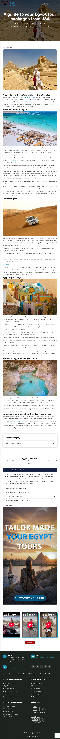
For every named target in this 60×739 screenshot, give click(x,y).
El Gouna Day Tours (37, 694)
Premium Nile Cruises (9, 717)
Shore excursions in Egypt (15, 109)
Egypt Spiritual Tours (9, 694)
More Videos (29, 642)
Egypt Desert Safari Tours (10, 691)
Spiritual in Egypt (11, 358)
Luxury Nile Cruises (9, 711)
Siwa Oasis (6, 264)
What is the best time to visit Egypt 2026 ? (17, 500)
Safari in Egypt (10, 199)
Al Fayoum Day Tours (37, 683)
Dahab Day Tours (36, 691)
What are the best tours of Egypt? (14, 470)
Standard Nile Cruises (9, 709)
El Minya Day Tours (36, 696)
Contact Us (30, 736)
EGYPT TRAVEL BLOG (13, 443)
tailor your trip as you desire (17, 421)
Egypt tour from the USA (15, 160)
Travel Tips (48, 674)
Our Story (40, 674)
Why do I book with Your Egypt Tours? (15, 488)
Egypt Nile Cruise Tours (10, 688)
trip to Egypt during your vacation (26, 97)
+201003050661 (12, 668)
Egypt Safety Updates (29, 674)
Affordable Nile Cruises (9, 706)
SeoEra (22, 733)
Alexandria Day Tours (37, 686)
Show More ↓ (9, 505)
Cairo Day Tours (36, 688)
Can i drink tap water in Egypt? (13, 496)
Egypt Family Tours (9, 686)
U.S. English (46, 4)
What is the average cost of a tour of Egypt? (17, 492)
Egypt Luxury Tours (9, 683)
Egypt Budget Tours (9, 696)
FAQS (36, 736)
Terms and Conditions (15, 674)
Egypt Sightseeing (11, 277)
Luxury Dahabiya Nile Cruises (11, 714)
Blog (24, 736)
